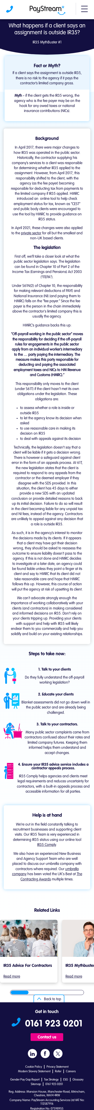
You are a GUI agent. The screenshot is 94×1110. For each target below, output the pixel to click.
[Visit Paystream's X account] (58, 1053)
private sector (31, 233)
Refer (58, 1071)
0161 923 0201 (10, 10)
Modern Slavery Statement (34, 1071)
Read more (11, 977)
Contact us (47, 1037)
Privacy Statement (57, 1066)
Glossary (78, 1079)
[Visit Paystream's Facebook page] (45, 1053)
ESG (65, 1079)
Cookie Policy (33, 1066)
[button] (84, 11)
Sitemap (36, 1084)
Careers (71, 1071)
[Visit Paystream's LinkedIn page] (32, 1053)
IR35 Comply (46, 845)
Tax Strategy (51, 1079)
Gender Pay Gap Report (24, 1079)
